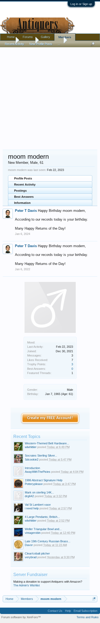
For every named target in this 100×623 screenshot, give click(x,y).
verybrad (31, 557)
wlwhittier (31, 447)
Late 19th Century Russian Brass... (47, 541)
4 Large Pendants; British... (42, 516)
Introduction (32, 468)
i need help (32, 508)
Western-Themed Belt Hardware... (47, 443)
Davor (29, 545)
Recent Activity (24, 184)
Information (22, 202)
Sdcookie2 (31, 459)
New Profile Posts (40, 43)
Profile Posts (23, 178)
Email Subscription (85, 610)
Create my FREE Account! (50, 418)
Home (11, 36)
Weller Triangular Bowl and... (43, 529)
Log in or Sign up (81, 4)
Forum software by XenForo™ (21, 617)
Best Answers (24, 196)
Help (68, 610)
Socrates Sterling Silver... (41, 455)
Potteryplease (34, 483)
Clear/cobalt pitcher (37, 553)
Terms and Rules (88, 617)
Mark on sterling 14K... (39, 492)
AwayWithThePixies (37, 471)
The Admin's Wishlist (26, 585)
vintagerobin (33, 532)
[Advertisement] (50, 96)
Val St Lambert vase (38, 504)
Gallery (45, 36)
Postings (20, 190)
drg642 (29, 496)
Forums (28, 36)
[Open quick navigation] (94, 598)
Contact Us (55, 610)
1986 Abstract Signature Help (43, 480)
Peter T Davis (26, 211)
